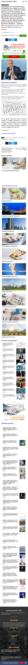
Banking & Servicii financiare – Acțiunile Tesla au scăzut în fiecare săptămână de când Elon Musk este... (9, 361)
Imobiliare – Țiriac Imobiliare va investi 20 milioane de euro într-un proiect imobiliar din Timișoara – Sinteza (10, 468)
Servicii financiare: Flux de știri (10, 186)
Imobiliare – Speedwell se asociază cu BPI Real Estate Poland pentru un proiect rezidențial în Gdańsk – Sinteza (11, 521)
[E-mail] (6, 39)
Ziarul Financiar (7, 32)
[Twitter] (12, 39)
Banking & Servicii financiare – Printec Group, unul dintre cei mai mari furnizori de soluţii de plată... (9, 395)
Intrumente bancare (21, 137)
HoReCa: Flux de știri (7, 261)
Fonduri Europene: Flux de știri (10, 276)
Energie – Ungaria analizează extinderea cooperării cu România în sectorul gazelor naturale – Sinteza (10, 474)
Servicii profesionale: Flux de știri (10, 170)
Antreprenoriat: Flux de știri (9, 306)
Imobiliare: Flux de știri (8, 231)
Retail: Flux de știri (7, 201)
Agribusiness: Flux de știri (8, 337)
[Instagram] (14, 616)
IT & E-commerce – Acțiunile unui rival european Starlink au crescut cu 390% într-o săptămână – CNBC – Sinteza (11, 534)
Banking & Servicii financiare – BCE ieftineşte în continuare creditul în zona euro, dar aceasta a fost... (9, 390)
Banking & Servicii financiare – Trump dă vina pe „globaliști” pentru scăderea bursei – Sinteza (9, 372)
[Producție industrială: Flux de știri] (14, 209)
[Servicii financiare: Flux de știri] (14, 178)
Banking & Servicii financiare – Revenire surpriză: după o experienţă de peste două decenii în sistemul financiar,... (9, 384)
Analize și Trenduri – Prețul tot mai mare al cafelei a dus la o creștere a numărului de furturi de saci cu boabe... (10, 455)
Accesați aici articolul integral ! (8, 133)
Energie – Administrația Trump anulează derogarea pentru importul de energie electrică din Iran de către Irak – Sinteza (10, 594)
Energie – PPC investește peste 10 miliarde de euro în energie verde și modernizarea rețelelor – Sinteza (10, 441)
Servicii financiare (5, 139)
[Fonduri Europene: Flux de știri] (14, 269)
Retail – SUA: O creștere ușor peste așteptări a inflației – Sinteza (21, 149)
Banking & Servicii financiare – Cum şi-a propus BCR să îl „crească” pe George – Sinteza (8, 349)
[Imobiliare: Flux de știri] (14, 224)
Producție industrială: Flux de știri (11, 216)
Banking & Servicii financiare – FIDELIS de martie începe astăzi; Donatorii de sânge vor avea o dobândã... (9, 367)
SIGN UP (21, 662)
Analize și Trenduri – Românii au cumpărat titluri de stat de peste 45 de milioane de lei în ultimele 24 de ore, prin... (10, 435)
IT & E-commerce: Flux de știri (9, 246)
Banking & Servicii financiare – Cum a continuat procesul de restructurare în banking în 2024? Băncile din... (9, 378)
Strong (17, 35)
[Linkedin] (15, 39)
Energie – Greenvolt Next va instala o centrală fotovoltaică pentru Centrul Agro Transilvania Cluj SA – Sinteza (10, 527)
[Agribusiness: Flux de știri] (14, 330)
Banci (10, 137)
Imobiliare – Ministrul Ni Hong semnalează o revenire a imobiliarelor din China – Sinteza (10, 547)
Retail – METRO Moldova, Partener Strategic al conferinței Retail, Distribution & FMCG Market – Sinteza (11, 541)
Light (10, 35)
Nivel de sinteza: (5, 35)
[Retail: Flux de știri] (14, 194)
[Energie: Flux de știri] (14, 284)
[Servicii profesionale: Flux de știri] (14, 163)
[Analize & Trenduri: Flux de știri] (14, 315)
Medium (13, 35)
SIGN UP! (14, 56)
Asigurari (6, 137)
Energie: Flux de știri (7, 291)
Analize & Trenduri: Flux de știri (10, 322)
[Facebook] (9, 39)
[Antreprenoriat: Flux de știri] (14, 299)
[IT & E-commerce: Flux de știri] (14, 239)
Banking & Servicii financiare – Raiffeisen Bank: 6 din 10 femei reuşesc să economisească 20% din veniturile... (9, 355)
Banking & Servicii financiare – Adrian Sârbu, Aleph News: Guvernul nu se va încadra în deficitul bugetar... (8, 344)
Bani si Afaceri (15, 137)
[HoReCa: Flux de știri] (14, 254)
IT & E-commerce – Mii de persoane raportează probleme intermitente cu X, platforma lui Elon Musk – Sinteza (10, 514)
